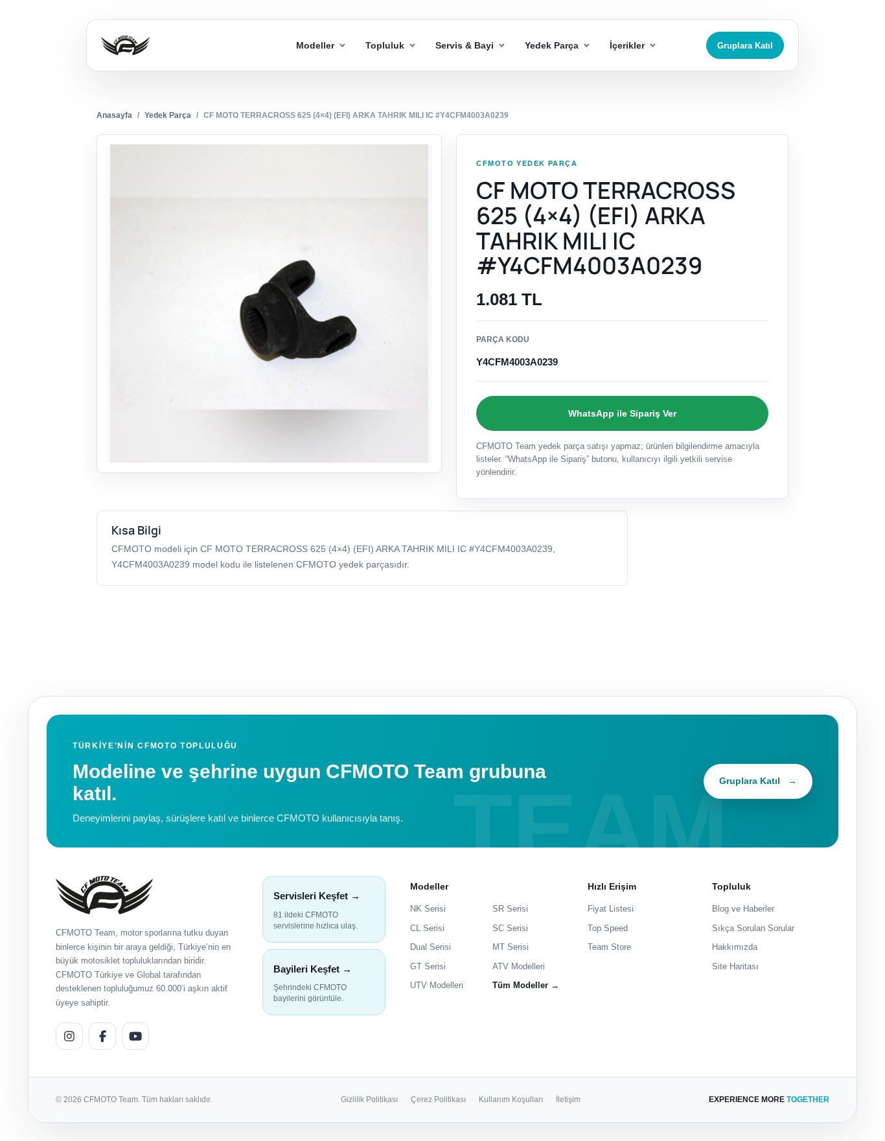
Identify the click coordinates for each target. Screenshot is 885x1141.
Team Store (609, 947)
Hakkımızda (734, 947)
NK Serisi (428, 909)
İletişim (568, 1099)
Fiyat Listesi (611, 909)
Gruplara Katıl (745, 46)
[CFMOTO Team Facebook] (102, 1036)
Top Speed (608, 928)
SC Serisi (510, 928)
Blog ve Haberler (743, 909)
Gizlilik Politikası (369, 1099)
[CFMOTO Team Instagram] (69, 1036)
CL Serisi (427, 928)
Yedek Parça (167, 115)
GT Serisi (428, 966)
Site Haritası (735, 966)
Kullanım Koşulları (511, 1099)
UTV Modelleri (436, 985)
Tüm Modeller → (525, 985)
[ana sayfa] (172, 46)
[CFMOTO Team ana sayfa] (104, 895)
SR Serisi (510, 909)
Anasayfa (114, 115)
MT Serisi (510, 947)
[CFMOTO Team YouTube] (135, 1036)
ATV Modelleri (518, 966)
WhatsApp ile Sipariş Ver (622, 413)
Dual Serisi (430, 947)
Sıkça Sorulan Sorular (753, 928)
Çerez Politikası (438, 1099)
